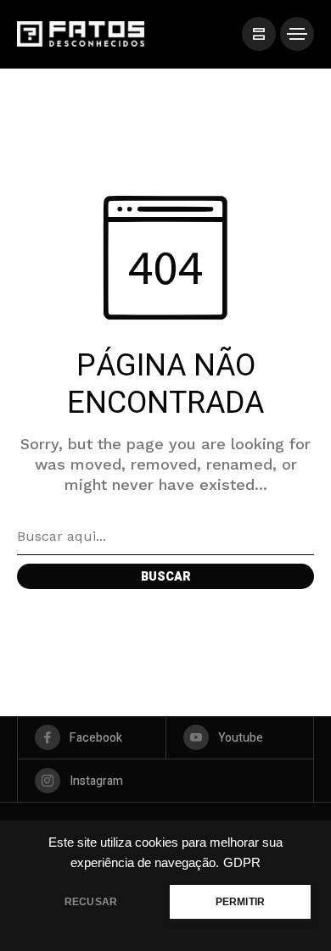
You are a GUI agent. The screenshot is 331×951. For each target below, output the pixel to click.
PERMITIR (240, 902)
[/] (259, 34)
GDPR (242, 863)
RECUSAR (91, 902)
